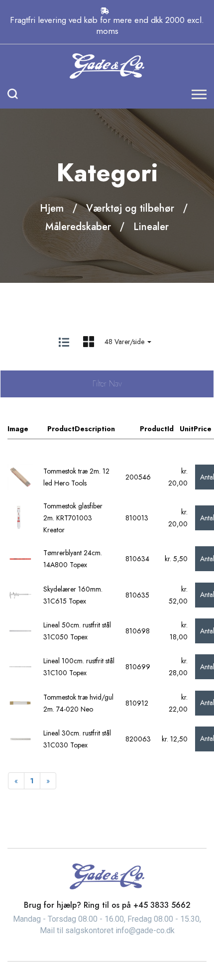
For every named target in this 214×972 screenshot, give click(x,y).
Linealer (151, 227)
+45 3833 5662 (162, 905)
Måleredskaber (78, 227)
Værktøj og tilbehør (130, 208)
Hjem (52, 208)
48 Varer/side (125, 342)
